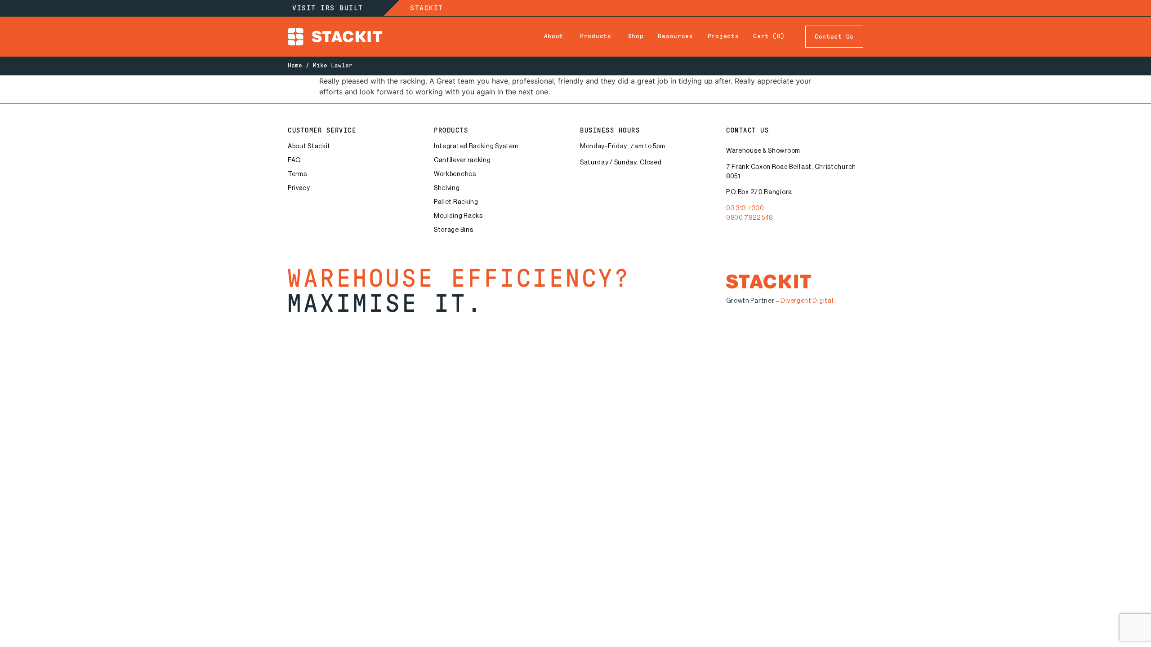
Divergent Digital (807, 301)
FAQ (294, 160)
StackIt (426, 8)
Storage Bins (453, 230)
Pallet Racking (456, 202)
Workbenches (455, 174)
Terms (297, 174)
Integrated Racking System (476, 146)
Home (295, 65)
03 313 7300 (745, 208)
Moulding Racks (458, 216)
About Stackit (309, 146)
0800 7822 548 (749, 218)
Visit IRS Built (327, 8)
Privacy (299, 188)
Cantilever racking (462, 160)
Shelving (447, 188)
